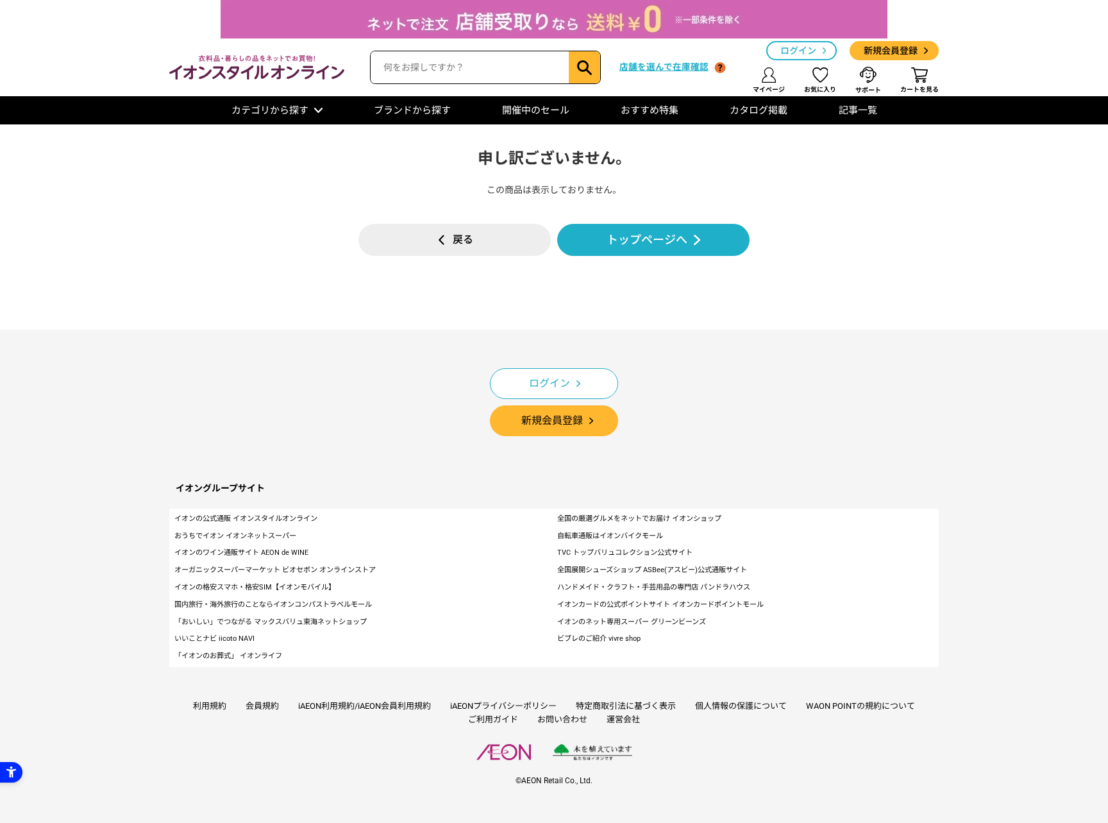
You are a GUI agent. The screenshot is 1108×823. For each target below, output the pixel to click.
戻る (463, 239)
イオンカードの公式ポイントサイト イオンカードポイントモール (660, 604)
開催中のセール (535, 110)
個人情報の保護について (741, 706)
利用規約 (209, 706)
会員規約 (262, 706)
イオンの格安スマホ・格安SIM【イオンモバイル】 (254, 587)
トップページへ (647, 239)
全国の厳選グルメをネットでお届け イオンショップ (639, 518)
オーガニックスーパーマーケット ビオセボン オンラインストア (275, 570)
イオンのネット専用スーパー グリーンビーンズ (631, 622)
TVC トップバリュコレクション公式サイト (624, 552)
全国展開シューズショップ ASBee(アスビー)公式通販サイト (652, 570)
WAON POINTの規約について (860, 706)
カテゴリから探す (269, 110)
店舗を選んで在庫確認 (664, 67)
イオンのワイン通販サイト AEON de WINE (241, 552)
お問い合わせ (562, 719)
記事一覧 (858, 110)
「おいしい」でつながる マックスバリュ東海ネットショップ (270, 622)
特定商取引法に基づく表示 (626, 706)
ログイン (798, 51)
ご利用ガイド (493, 719)
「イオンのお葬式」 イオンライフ (228, 656)
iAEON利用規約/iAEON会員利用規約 (364, 706)
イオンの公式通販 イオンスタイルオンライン (245, 518)
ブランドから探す (412, 110)
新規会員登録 (891, 51)
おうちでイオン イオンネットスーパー (235, 536)
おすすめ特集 (649, 110)
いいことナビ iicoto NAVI (214, 638)
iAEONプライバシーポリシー (503, 706)
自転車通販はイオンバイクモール (610, 536)
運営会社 (623, 719)
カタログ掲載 (758, 110)
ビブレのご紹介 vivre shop (599, 638)
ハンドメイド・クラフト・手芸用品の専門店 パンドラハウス (653, 587)
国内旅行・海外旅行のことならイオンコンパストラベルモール (273, 604)
